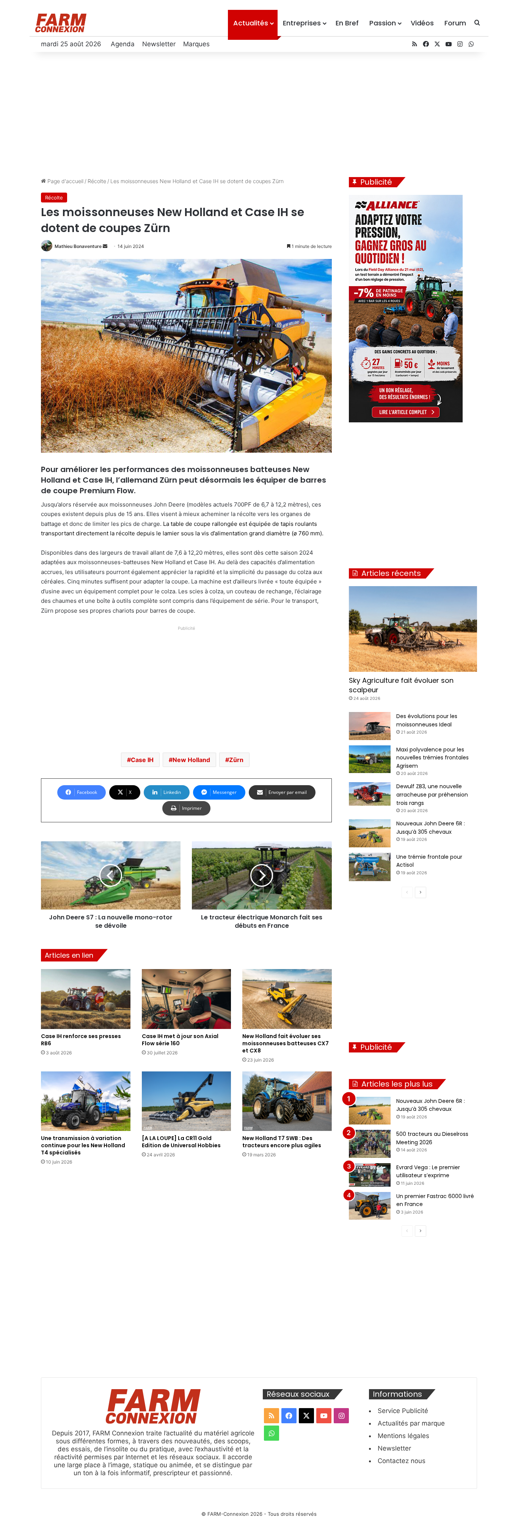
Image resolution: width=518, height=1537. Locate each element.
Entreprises (302, 23)
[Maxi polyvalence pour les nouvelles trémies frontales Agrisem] (370, 759)
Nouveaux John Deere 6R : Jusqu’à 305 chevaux (430, 1105)
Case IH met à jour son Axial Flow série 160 (180, 1039)
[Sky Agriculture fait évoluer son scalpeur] (413, 629)
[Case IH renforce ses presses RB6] (85, 999)
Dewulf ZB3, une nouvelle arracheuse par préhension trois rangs (432, 794)
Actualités (250, 23)
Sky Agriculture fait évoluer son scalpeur (401, 685)
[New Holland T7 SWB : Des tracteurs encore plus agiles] (287, 1101)
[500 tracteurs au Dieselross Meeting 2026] (370, 1144)
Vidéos (422, 23)
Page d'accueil (64, 181)
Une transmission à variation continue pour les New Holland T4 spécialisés (83, 1145)
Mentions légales (403, 1436)
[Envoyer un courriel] (105, 246)
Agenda (123, 44)
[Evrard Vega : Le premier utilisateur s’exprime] (370, 1175)
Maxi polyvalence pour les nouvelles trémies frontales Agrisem (432, 758)
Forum (455, 23)
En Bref (347, 23)
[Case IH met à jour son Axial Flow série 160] (186, 999)
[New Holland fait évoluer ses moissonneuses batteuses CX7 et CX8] (287, 999)
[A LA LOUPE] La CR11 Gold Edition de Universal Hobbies (181, 1141)
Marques (196, 44)
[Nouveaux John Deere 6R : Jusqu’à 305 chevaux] (370, 833)
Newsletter (159, 44)
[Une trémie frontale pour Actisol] (370, 867)
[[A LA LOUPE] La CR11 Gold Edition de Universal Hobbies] (186, 1101)
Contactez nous (401, 1461)
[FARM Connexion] (60, 23)
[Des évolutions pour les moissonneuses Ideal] (370, 726)
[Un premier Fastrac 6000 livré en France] (370, 1206)
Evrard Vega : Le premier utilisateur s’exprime (428, 1171)
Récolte (97, 181)
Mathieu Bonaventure (78, 246)
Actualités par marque (411, 1423)
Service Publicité (403, 1411)
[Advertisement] (259, 113)
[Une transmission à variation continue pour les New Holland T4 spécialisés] (85, 1101)
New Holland (191, 760)
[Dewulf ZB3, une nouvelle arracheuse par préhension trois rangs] (370, 794)
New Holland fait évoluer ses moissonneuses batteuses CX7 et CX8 (285, 1043)
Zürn (236, 760)
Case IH (142, 760)
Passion (382, 23)
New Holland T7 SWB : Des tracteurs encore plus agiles (281, 1141)
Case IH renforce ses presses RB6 (81, 1039)
